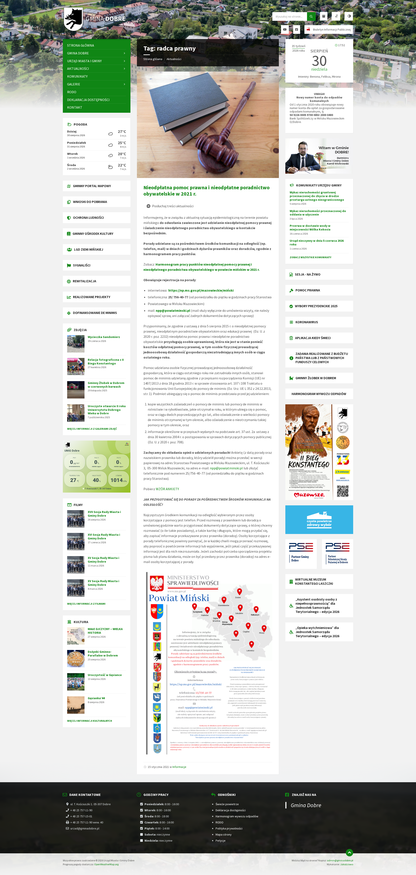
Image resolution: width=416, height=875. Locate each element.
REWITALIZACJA (84, 281)
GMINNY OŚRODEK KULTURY (93, 233)
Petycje (221, 840)
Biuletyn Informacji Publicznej (332, 29)
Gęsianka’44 (96, 698)
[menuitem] (96, 45)
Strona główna (152, 59)
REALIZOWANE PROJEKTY (91, 297)
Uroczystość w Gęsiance (105, 675)
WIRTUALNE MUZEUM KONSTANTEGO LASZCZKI (314, 581)
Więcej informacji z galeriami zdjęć (92, 428)
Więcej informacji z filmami (86, 603)
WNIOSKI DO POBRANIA (90, 201)
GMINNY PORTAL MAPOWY (92, 186)
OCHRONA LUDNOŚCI (88, 217)
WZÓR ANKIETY (167, 489)
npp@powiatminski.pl (173, 310)
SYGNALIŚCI (81, 265)
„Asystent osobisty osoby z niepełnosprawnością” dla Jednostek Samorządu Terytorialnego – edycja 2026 (317, 605)
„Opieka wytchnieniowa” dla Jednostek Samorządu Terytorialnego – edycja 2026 (317, 631)
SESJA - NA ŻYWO (307, 274)
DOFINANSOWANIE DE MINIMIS (95, 312)
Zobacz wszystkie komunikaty (310, 257)
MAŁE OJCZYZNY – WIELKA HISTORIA (105, 631)
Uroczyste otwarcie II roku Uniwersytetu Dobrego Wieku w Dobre (107, 409)
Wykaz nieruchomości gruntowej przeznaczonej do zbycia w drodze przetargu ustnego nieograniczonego (317, 196)
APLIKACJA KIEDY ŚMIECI (313, 338)
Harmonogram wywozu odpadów (237, 816)
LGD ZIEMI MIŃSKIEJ (88, 249)
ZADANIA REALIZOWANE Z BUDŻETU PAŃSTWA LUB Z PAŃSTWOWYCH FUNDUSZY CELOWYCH (322, 357)
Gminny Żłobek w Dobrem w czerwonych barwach (106, 385)
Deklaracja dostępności (231, 810)
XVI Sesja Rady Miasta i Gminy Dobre (104, 536)
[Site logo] (95, 30)
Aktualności (174, 59)
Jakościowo (346, 864)
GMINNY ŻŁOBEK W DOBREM (316, 378)
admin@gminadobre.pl (340, 860)
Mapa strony (224, 834)
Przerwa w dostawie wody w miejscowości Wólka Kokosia (310, 227)
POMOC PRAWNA (308, 290)
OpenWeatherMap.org (106, 864)
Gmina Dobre (306, 805)
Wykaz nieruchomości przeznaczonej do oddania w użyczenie (318, 213)
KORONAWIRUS (307, 322)
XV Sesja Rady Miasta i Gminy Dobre (103, 559)
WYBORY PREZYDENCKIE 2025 (316, 306)
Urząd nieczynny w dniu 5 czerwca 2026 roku (317, 242)
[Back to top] (349, 852)
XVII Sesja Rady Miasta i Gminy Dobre (104, 513)
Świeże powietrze (227, 804)
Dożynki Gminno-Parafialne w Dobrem (103, 653)
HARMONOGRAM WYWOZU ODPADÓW (319, 394)
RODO (219, 822)
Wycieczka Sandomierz (104, 337)
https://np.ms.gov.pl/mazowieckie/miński (201, 290)
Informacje (179, 767)
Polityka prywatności (229, 828)
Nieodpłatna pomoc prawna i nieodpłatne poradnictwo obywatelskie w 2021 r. (206, 190)
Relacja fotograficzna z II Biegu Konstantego (106, 361)
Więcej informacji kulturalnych (89, 720)
